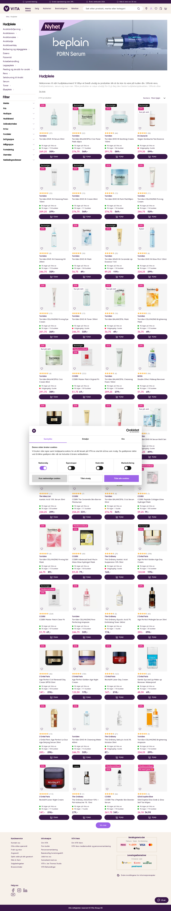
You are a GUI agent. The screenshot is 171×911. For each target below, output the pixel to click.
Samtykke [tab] (48, 439)
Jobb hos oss (46, 857)
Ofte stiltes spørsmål (19, 846)
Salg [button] (37, 9)
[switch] (71, 468)
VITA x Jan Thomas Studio (51, 864)
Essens (6, 53)
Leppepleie (8, 65)
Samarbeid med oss (49, 860)
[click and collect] (160, 8)
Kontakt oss (15, 843)
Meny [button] (28, 9)
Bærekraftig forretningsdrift (52, 853)
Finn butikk (45, 846)
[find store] (146, 8)
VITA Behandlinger (48, 867)
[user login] (151, 8)
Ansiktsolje (8, 41)
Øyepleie (7, 89)
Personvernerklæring (49, 850)
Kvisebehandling (11, 61)
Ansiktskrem (9, 33)
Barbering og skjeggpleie (15, 49)
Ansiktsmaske (9, 37)
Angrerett (15, 853)
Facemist (7, 57)
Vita (7, 17)
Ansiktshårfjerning (11, 29)
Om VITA (44, 843)
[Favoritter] (156, 8)
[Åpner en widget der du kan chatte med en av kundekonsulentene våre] (161, 900)
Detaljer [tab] (85, 439)
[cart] (165, 8)
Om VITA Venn (77, 843)
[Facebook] (13, 890)
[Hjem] (11, 8)
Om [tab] (123, 439)
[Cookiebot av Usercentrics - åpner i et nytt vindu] (128, 431)
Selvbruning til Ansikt (13, 77)
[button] (138, 8)
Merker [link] (75, 9)
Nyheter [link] (47, 9)
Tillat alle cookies (121, 478)
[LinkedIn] (25, 890)
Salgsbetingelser (17, 864)
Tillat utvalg (85, 478)
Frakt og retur (16, 850)
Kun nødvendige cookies (49, 478)
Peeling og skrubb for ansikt (16, 69)
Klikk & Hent (16, 860)
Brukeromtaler (16, 867)
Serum (6, 81)
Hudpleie (14, 17)
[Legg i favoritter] (41, 128)
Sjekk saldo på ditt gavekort (22, 857)
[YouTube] (13, 894)
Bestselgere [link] (61, 9)
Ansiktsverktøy (10, 45)
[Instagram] (19, 890)
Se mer (42, 92)
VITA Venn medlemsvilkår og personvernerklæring (91, 846)
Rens (5, 73)
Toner (6, 85)
